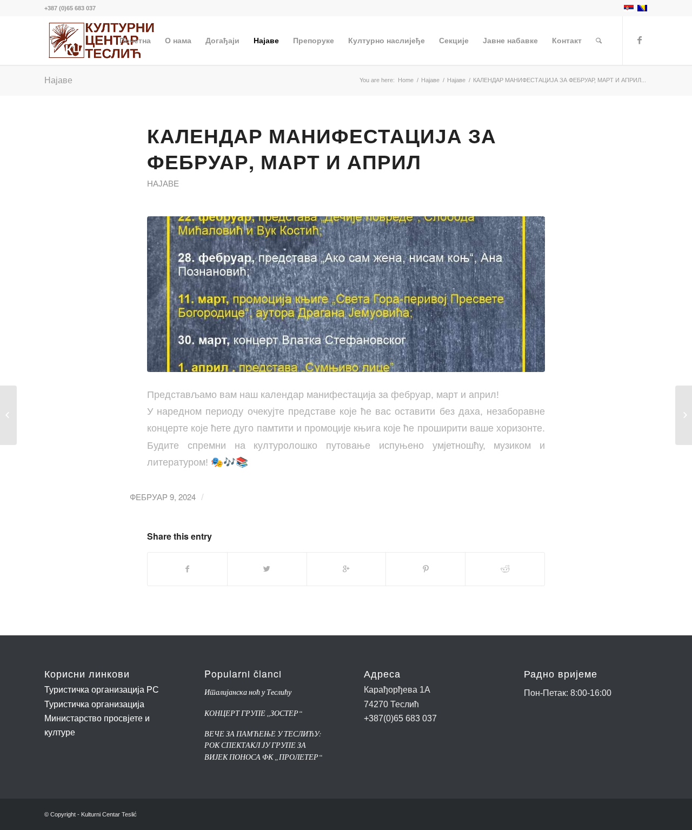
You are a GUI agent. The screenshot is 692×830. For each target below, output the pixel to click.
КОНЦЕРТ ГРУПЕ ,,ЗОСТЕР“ (253, 713)
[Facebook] (639, 40)
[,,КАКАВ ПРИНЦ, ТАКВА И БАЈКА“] (8, 415)
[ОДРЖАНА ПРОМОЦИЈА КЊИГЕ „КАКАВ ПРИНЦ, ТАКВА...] (683, 415)
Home (406, 80)
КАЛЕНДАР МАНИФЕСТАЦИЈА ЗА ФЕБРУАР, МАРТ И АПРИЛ (321, 148)
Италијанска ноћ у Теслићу (247, 692)
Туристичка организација (94, 704)
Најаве (58, 80)
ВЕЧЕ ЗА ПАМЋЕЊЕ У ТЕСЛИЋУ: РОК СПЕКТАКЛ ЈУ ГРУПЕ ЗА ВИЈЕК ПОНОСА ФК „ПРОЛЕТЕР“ (263, 745)
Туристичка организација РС (101, 689)
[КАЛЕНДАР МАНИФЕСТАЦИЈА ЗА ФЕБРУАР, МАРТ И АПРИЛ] (346, 294)
